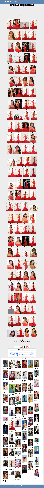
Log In (40, 0)
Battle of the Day (32, 4)
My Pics (32, 5)
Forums (22, 5)
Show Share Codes (22, 339)
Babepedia (28, 485)
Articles (17, 4)
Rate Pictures (22, 4)
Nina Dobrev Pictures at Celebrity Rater (14, 355)
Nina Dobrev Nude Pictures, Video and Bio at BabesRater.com (17, 351)
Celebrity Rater (31, 354)
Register (40, 1)
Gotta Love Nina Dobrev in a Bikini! (14, 352)
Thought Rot (24, 485)
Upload (27, 4)
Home (12, 4)
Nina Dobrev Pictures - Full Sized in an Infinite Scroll (21, 341)
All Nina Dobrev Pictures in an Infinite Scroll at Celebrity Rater (17, 354)
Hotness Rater (31, 352)
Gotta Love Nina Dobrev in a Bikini (14, 353)
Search (12, 5)
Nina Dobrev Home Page (21, 16)
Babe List (17, 5)
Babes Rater (31, 351)
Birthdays (27, 5)
